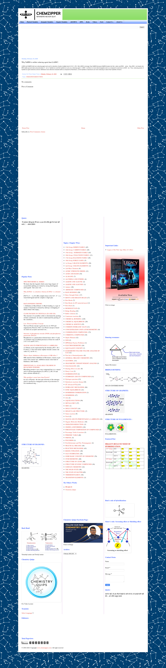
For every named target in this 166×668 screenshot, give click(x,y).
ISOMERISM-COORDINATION (75, 392)
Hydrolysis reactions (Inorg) (74, 382)
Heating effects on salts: (72, 369)
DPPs (81, 22)
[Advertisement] (23, 2)
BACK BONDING (71, 292)
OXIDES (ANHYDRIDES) (74, 427)
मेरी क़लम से (68, 487)
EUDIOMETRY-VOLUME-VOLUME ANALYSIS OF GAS (82, 352)
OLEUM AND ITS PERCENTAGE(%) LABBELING (41, 345)
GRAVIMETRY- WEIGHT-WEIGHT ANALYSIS (81, 363)
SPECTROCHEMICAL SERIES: (34, 282)
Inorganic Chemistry (47, 22)
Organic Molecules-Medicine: (74, 422)
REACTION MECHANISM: (74, 448)
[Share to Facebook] (69, 74)
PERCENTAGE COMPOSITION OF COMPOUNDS (82, 430)
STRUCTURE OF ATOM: (73, 461)
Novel (101, 22)
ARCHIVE (73, 22)
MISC (67, 406)
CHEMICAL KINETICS (73, 324)
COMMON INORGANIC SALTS (76, 327)
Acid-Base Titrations (71, 268)
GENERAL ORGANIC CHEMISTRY (77, 358)
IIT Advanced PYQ (71, 384)
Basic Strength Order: (72, 295)
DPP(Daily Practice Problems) (74, 343)
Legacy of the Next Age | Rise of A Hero (120, 250)
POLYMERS (69, 440)
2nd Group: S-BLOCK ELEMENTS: (77, 266)
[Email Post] (61, 74)
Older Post (140, 128)
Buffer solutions (70, 313)
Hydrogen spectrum (71, 379)
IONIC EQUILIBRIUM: (73, 390)
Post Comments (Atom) (37, 132)
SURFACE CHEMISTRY (73, 467)
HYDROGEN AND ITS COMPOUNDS (78, 376)
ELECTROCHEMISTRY (73, 345)
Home (22, 22)
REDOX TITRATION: (72, 451)
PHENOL (68, 438)
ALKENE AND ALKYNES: (74, 284)
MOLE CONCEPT (71, 408)
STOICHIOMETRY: (71, 459)
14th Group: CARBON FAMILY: (75, 250)
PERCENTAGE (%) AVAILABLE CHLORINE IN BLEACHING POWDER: (40, 366)
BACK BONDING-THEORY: (33, 303)
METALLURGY (70, 403)
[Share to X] (68, 74)
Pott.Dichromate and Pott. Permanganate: (78, 443)
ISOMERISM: (69, 395)
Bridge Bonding (70, 311)
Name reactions (70, 414)
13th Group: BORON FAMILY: (75, 247)
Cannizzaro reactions (72, 316)
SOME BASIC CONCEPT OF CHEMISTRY (79, 456)
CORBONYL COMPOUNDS (74, 335)
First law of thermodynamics (74, 355)
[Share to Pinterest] (71, 74)
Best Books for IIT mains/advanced (76, 303)
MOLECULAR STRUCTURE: (75, 411)
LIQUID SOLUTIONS (72, 400)
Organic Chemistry (61, 22)
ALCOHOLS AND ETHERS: (74, 279)
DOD (67, 340)
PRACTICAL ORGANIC (73, 446)
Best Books (69, 300)
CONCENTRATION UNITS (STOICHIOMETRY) (81, 329)
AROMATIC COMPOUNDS (74, 290)
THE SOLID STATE (72, 469)
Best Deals (68, 305)
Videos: (95, 22)
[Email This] (64, 74)
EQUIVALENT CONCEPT (74, 348)
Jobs (66, 398)
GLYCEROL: (69, 361)
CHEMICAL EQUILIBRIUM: (75, 321)
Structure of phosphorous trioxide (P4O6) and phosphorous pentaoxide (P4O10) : (42, 334)
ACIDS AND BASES (72, 274)
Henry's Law (69, 371)
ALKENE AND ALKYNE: (74, 282)
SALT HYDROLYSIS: (72, 454)
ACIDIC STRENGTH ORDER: (75, 271)
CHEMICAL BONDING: (73, 319)
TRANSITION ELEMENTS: (74, 477)
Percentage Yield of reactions (74, 432)
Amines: (68, 287)
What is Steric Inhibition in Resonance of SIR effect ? (40, 355)
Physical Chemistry (32, 22)
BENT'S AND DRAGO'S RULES (76, 298)
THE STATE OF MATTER (74, 472)
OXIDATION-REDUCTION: (34, 77)
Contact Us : (109, 22)
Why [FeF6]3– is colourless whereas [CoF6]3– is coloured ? (42, 293)
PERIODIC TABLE (71, 435)
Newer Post (25, 128)
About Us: (119, 22)
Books (88, 22)
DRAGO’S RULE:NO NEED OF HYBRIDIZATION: (117, 445)
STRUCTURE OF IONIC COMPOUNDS (78, 464)
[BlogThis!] (66, 74)
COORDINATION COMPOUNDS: (76, 332)
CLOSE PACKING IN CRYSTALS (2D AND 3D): (40, 313)
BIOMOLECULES (71, 308)
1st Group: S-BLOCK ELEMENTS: (76, 263)
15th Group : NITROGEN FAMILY (76, 252)
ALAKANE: (69, 276)
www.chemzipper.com (44, 648)
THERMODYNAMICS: (72, 475)
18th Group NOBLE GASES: (74, 260)
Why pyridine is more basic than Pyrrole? (37, 377)
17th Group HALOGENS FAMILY (76, 258)
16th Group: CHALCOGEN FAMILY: (77, 255)
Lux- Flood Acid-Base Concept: (34, 323)
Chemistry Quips (70, 490)
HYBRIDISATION (71, 374)
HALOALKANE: (70, 366)
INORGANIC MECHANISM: (74, 387)
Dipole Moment (70, 337)
